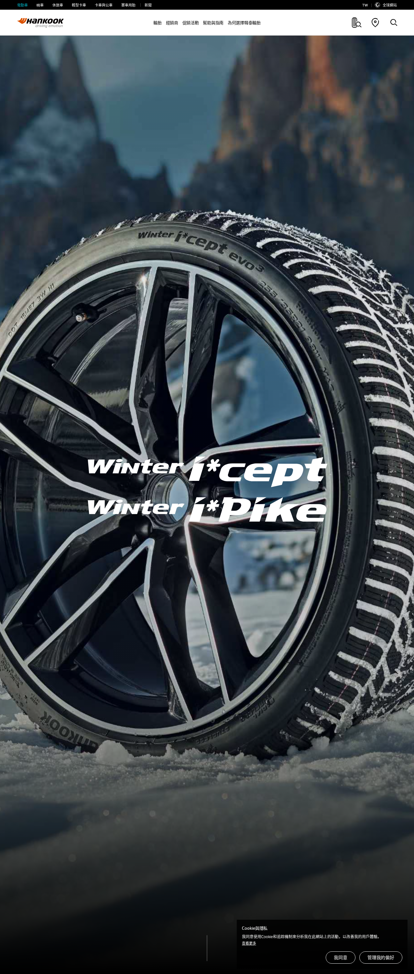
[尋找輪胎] (393, 23)
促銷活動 (190, 23)
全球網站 (390, 4)
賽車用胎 (128, 5)
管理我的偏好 (380, 957)
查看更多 (249, 943)
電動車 (22, 5)
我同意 (340, 957)
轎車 (40, 5)
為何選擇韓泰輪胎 (244, 23)
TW (365, 5)
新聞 (148, 5)
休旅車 (57, 5)
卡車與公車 (104, 5)
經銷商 (172, 23)
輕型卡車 (79, 5)
